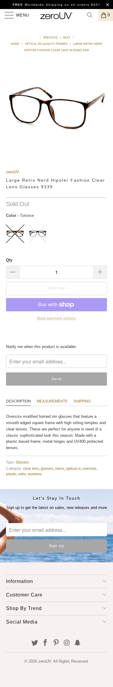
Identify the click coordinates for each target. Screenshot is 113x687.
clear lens (31, 468)
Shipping (82, 401)
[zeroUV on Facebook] (45, 643)
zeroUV (12, 172)
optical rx (73, 468)
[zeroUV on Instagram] (66, 643)
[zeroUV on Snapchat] (77, 643)
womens (35, 474)
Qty (9, 260)
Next (67, 37)
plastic (11, 474)
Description (18, 401)
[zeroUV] (56, 15)
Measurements (52, 401)
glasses (47, 468)
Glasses (22, 462)
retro (22, 474)
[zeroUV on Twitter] (34, 643)
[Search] (91, 15)
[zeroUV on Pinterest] (56, 643)
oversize (89, 468)
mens (59, 468)
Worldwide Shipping (38, 4)
